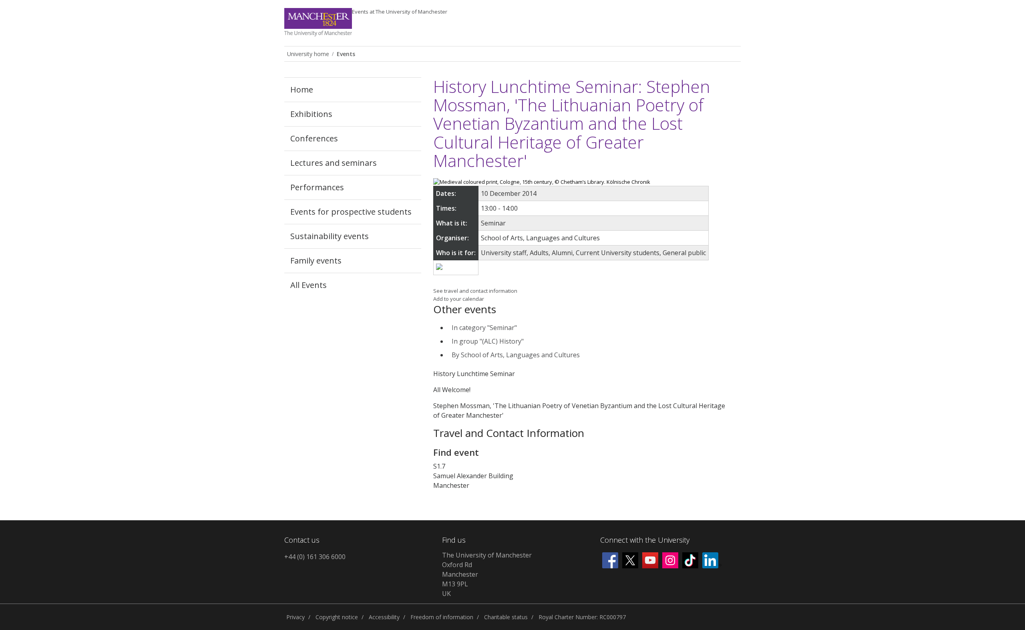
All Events (308, 285)
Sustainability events (329, 236)
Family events (316, 260)
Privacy (295, 617)
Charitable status (506, 617)
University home (308, 54)
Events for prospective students (351, 211)
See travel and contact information (475, 290)
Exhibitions (311, 114)
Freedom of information (441, 617)
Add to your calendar (458, 298)
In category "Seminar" (484, 327)
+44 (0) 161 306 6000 (315, 556)
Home (301, 89)
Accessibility (384, 617)
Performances (317, 187)
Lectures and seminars (333, 162)
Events (399, 11)
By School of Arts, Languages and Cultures (516, 354)
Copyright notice (337, 617)
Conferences (314, 138)
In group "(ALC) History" (488, 341)
